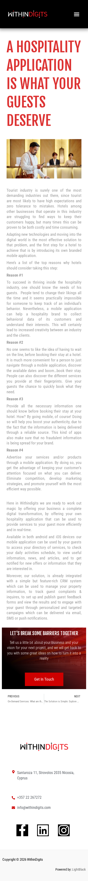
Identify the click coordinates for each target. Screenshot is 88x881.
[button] (76, 14)
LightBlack (78, 869)
